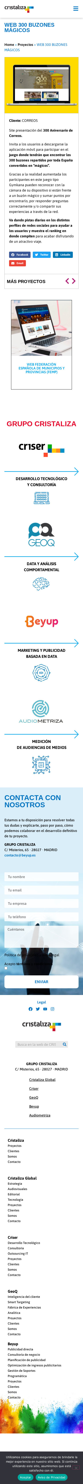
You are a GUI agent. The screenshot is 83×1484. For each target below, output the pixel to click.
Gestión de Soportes (21, 1370)
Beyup (34, 1106)
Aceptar (25, 1477)
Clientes (13, 1151)
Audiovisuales (17, 1189)
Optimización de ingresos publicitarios (34, 1365)
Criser (34, 1088)
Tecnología (15, 1199)
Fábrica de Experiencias (24, 1307)
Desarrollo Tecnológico (24, 1243)
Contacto (14, 1162)
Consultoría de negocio (24, 1354)
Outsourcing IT (18, 1253)
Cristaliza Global (42, 1080)
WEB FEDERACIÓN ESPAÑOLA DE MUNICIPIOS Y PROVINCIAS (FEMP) (42, 368)
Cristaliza (16, 1140)
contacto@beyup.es (20, 855)
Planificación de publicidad (27, 1360)
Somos (12, 1156)
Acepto (28, 964)
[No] (76, 1468)
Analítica (14, 1313)
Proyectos (25, 45)
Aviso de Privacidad (52, 1477)
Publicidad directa (20, 1349)
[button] (76, 9)
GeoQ (33, 1097)
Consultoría (16, 1248)
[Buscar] (64, 1044)
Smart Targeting (19, 1302)
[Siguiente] (73, 281)
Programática (17, 1376)
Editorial (14, 1194)
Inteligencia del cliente (24, 1296)
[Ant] (68, 281)
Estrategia (15, 1183)
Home (9, 45)
